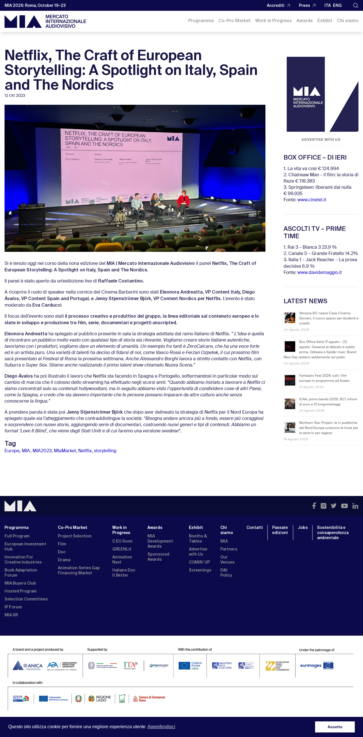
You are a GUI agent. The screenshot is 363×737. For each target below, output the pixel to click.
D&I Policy (226, 573)
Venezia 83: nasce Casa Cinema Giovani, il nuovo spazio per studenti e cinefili (328, 318)
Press (304, 5)
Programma (201, 21)
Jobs (303, 527)
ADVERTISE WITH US (321, 140)
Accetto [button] (335, 727)
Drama (64, 559)
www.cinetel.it (311, 200)
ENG (337, 5)
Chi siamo (347, 21)
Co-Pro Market (234, 21)
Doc (62, 551)
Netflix (85, 451)
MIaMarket (65, 451)
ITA (327, 5)
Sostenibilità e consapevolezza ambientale (333, 532)
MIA (26, 451)
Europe (12, 451)
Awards (304, 21)
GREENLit (121, 549)
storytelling (105, 451)
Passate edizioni (280, 530)
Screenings (200, 570)
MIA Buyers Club (20, 583)
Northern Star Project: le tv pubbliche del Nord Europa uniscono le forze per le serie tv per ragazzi (328, 428)
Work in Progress (273, 21)
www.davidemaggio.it (319, 273)
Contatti (254, 527)
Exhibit (324, 21)
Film (62, 544)
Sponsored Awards (158, 557)
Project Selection (75, 536)
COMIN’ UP (199, 562)
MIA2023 (42, 451)
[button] (355, 5)
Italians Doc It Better (123, 573)
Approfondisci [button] (161, 726)
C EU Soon (122, 541)
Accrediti (275, 5)
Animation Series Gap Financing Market (79, 570)
